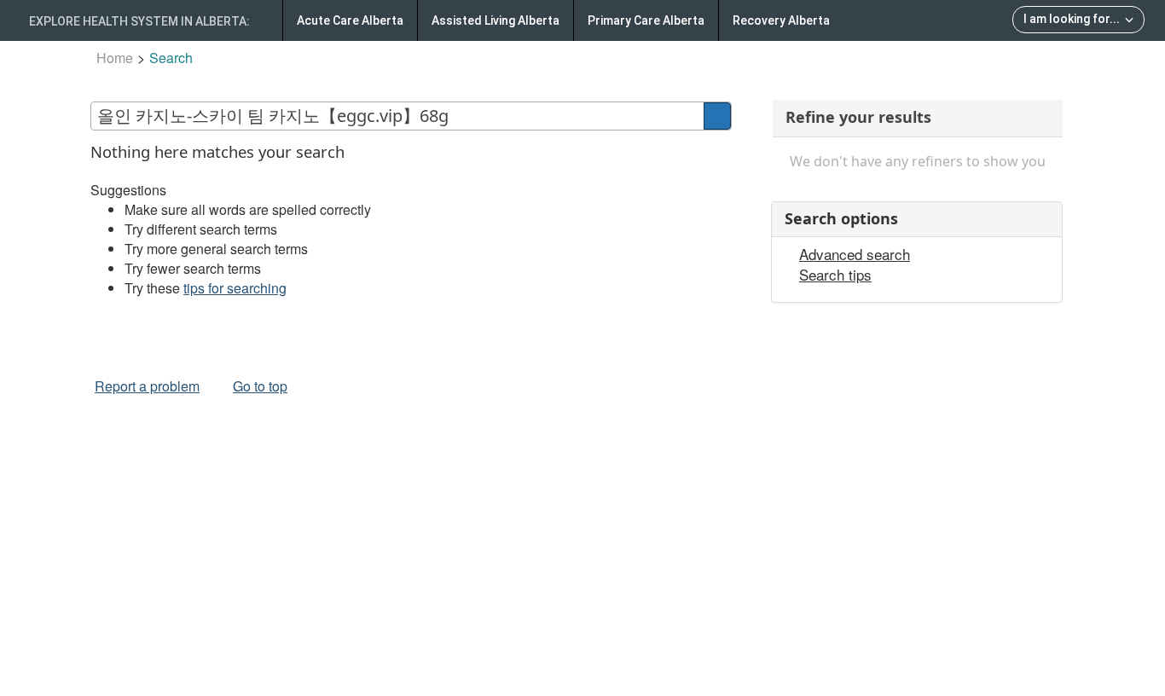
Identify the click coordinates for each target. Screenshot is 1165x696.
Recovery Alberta (781, 20)
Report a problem (147, 386)
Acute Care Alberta (350, 20)
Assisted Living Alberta (495, 20)
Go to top (260, 386)
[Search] (717, 116)
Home (114, 57)
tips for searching (235, 288)
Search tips (835, 274)
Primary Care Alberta (646, 20)
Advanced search (854, 254)
